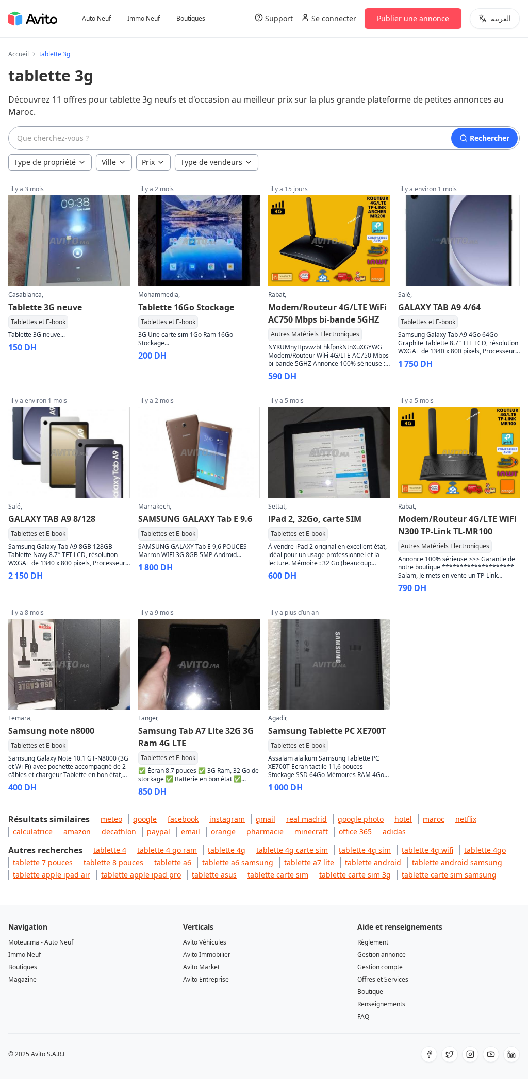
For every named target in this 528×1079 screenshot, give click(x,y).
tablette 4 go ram (167, 850)
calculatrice (33, 831)
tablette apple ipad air (51, 875)
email (190, 831)
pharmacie (265, 831)
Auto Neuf (96, 18)
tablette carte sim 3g (355, 875)
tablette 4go (485, 850)
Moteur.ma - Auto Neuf (40, 942)
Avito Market (201, 967)
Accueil (18, 54)
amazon (77, 831)
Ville (109, 162)
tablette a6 (172, 862)
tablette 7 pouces (43, 862)
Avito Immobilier (206, 954)
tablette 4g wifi (427, 850)
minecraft (311, 831)
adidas (394, 831)
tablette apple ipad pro (141, 875)
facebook (183, 819)
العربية (501, 18)
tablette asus (214, 875)
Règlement (372, 942)
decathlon (119, 831)
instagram (227, 819)
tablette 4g (226, 850)
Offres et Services (382, 979)
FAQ (363, 1016)
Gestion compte (380, 967)
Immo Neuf (143, 18)
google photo (361, 819)
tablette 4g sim (365, 850)
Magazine (22, 979)
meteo (111, 819)
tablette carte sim (278, 875)
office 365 (355, 831)
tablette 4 (109, 850)
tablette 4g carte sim (292, 850)
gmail (265, 819)
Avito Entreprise (206, 979)
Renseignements (381, 1004)
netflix (465, 819)
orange (223, 831)
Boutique (370, 991)
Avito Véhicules (204, 942)
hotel (403, 819)
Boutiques (190, 18)
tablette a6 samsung (237, 862)
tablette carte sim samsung (449, 875)
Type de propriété (45, 162)
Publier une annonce (413, 18)
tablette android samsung (457, 862)
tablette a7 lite (309, 862)
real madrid (306, 819)
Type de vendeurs (211, 162)
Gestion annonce (381, 954)
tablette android (373, 862)
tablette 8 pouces (113, 862)
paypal (158, 831)
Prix (148, 162)
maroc (433, 819)
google (145, 819)
